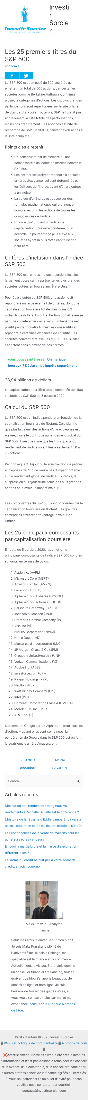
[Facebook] (12, 75)
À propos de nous (75, 1043)
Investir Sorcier (59, 19)
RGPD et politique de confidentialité (31, 1043)
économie (12, 66)
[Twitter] (26, 75)
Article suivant (60, 761)
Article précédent (28, 761)
